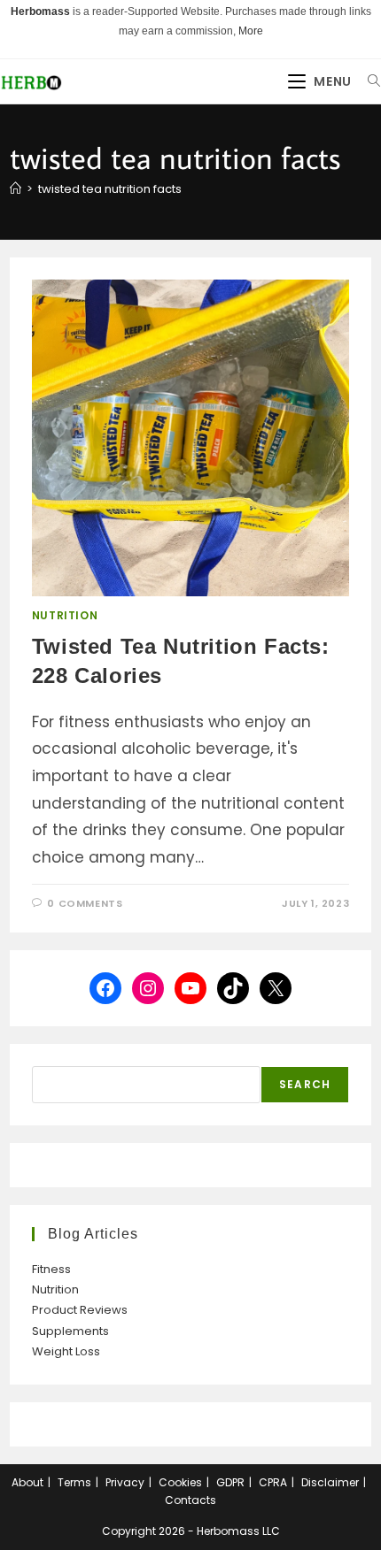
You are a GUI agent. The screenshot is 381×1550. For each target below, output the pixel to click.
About (27, 1482)
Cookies (180, 1482)
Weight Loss (66, 1351)
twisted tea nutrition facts (110, 188)
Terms (74, 1482)
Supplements (70, 1331)
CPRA (273, 1482)
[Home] (15, 188)
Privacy (124, 1482)
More (250, 31)
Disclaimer (330, 1482)
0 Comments (84, 903)
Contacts (190, 1500)
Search (304, 1084)
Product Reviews (80, 1309)
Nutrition (64, 615)
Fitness (51, 1269)
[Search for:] (367, 81)
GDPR (230, 1482)
